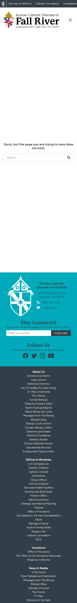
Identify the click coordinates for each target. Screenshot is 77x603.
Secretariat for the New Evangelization (39, 515)
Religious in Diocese (38, 559)
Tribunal (38, 507)
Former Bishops (38, 399)
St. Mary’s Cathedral (38, 391)
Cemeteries (38, 475)
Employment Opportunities (38, 451)
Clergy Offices (38, 479)
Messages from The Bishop (38, 415)
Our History (38, 395)
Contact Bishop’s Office (38, 427)
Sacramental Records (38, 447)
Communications (38, 483)
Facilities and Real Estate (38, 491)
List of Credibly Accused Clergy (38, 387)
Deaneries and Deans (38, 431)
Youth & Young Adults (38, 527)
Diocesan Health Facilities (38, 487)
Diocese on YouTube (38, 600)
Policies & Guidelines (38, 435)
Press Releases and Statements (38, 576)
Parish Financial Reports (38, 407)
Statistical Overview (38, 383)
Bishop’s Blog (38, 419)
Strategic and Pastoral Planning (38, 503)
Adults (38, 519)
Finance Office (38, 495)
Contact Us (49, 307)
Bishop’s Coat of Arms (38, 423)
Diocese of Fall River (20, 3)
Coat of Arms (38, 379)
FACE (38, 539)
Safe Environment (38, 499)
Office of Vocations (38, 511)
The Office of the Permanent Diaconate (38, 555)
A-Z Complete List (38, 463)
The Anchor (38, 592)
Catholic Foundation (47, 3)
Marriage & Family (38, 523)
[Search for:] (33, 157)
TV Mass (38, 595)
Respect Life (38, 531)
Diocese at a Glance (38, 375)
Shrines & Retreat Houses (38, 443)
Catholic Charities (38, 467)
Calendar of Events (38, 588)
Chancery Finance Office (39, 403)
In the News (38, 572)
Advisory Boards (38, 439)
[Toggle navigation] (70, 20)
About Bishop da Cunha (38, 411)
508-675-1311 (51, 302)
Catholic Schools (38, 471)
